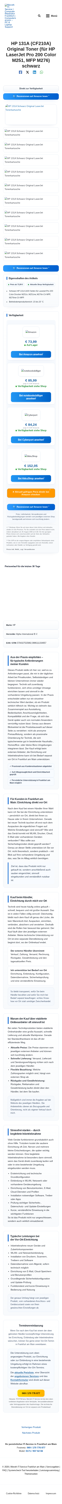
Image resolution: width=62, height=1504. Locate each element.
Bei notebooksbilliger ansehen (31, 397)
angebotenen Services (26, 1376)
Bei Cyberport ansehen (31, 439)
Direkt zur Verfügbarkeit (31, 88)
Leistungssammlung (49, 1470)
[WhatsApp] (41, 72)
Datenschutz (33, 1493)
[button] (39, 16)
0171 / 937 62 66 (34, 1451)
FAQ (4, 1470)
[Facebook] (20, 72)
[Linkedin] (34, 72)
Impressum (51, 1493)
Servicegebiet (52, 1467)
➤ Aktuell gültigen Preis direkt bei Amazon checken (31, 492)
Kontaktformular (19, 1380)
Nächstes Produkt (31, 1433)
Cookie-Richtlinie (13, 1493)
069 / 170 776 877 (31, 1393)
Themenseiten (31, 1474)
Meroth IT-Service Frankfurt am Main (28, 1467)
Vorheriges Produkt (31, 1427)
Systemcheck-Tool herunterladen (23, 1470)
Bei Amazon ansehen (31, 354)
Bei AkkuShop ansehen (31, 478)
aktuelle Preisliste (24, 1372)
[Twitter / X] (27, 72)
